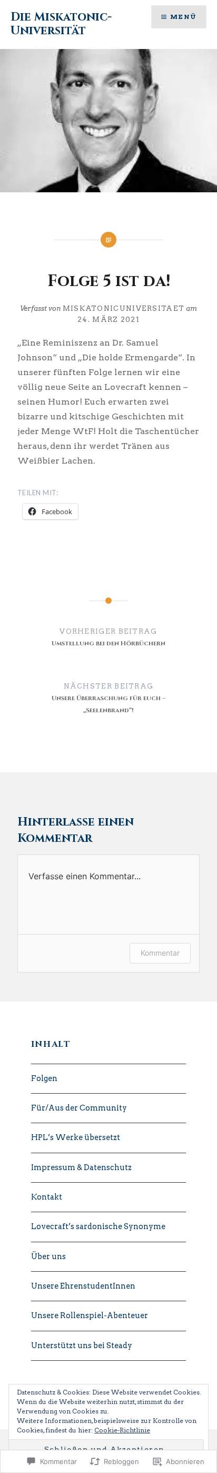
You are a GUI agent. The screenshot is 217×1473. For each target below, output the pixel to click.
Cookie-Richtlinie (122, 1430)
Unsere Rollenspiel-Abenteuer (89, 1315)
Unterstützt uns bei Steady (81, 1345)
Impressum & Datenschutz (81, 1167)
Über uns (48, 1256)
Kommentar (160, 952)
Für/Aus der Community (79, 1108)
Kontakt (46, 1197)
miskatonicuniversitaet (124, 308)
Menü (183, 17)
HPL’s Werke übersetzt (75, 1137)
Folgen (44, 1078)
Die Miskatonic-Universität (61, 23)
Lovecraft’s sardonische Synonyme (98, 1226)
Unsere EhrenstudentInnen (83, 1286)
